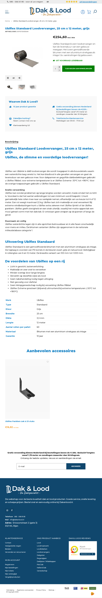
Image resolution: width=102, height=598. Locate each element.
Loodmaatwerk (43, 546)
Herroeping (10, 590)
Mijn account (12, 560)
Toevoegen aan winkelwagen (78, 69)
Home (7, 21)
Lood (39, 543)
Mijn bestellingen (11, 568)
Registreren (9, 564)
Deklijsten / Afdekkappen (46, 561)
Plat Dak (40, 564)
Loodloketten (42, 549)
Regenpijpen (42, 558)
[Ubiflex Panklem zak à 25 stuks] (27, 389)
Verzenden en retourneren (15, 552)
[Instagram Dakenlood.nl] (7, 510)
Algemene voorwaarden (25, 590)
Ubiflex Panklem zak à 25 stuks (19, 421)
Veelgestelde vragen (13, 546)
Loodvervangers (43, 552)
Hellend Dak (41, 568)
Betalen (8, 549)
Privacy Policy (41, 590)
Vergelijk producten (12, 577)
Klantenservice (14, 538)
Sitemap (51, 590)
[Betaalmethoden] (67, 588)
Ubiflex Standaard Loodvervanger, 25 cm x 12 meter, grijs (34, 21)
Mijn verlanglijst (11, 574)
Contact (8, 543)
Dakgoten (41, 555)
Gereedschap (42, 571)
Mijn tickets (9, 571)
